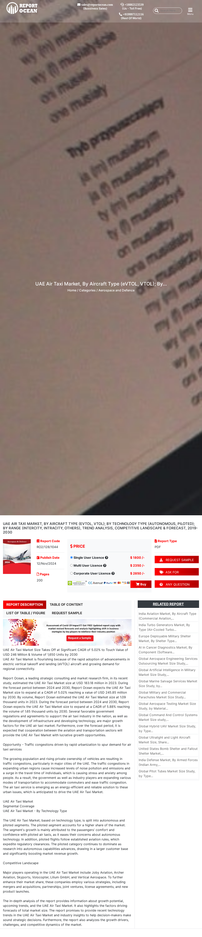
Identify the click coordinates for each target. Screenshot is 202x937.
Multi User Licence (88, 565)
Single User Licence (89, 558)
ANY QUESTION (176, 584)
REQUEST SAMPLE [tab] (67, 613)
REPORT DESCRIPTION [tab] (24, 605)
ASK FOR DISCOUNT (169, 573)
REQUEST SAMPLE (178, 560)
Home (71, 290)
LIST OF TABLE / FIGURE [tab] (25, 613)
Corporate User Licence (92, 573)
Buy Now (141, 585)
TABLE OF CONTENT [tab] (66, 605)
